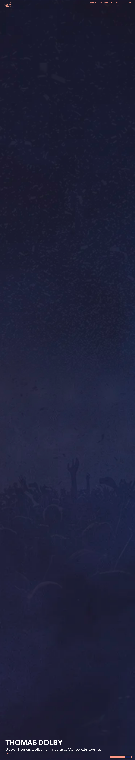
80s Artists (9, 753)
